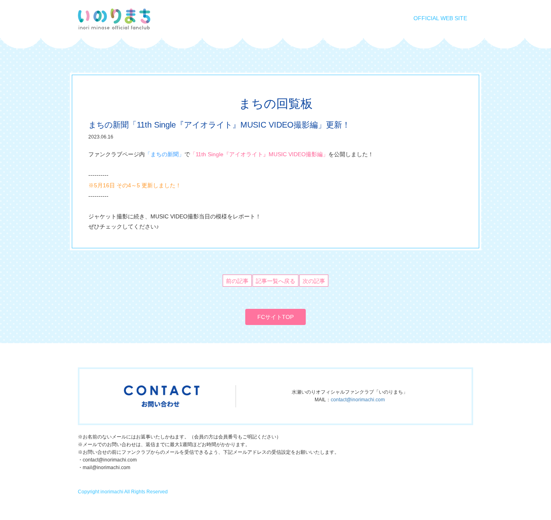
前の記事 (237, 281)
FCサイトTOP (275, 317)
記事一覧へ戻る (275, 281)
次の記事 (314, 281)
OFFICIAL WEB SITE (440, 18)
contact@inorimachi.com (358, 400)
